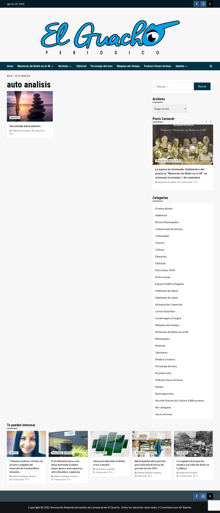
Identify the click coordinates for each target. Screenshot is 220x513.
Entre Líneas (162, 277)
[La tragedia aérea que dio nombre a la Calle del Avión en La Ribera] (193, 444)
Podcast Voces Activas (157, 66)
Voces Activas (163, 414)
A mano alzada (163, 208)
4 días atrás (142, 476)
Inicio (10, 66)
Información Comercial (168, 304)
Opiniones (14, 117)
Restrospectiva (164, 393)
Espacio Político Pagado (169, 283)
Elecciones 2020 (165, 270)
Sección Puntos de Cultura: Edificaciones (179, 400)
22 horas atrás (101, 472)
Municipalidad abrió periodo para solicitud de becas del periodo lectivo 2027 (150, 465)
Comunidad (162, 235)
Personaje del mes (102, 66)
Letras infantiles (165, 311)
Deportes (161, 256)
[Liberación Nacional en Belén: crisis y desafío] (110, 444)
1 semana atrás (185, 476)
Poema (159, 386)
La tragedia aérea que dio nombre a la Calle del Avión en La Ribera (193, 465)
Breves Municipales (167, 222)
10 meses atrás (186, 182)
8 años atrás (39, 131)
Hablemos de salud (166, 297)
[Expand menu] (52, 66)
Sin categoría (163, 407)
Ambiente (161, 215)
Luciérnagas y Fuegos (168, 318)
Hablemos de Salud (166, 290)
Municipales (162, 338)
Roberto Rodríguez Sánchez (24, 476)
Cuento (159, 242)
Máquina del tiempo (128, 66)
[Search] (211, 66)
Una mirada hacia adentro (25, 126)
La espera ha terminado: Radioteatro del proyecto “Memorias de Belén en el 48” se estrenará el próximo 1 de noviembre (181, 173)
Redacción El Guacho (21, 131)
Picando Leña (163, 373)
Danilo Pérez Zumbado (105, 469)
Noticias (160, 345)
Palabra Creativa (165, 359)
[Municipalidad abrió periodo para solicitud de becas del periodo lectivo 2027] (151, 444)
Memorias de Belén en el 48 (34, 66)
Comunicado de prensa (169, 229)
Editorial (81, 66)
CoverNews (167, 507)
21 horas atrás (18, 480)
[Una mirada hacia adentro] (30, 106)
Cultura (159, 249)
